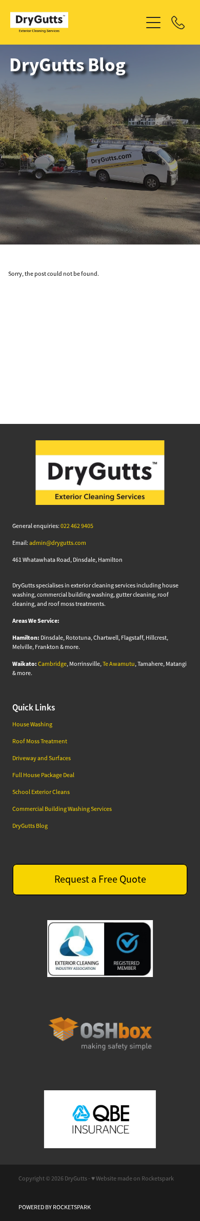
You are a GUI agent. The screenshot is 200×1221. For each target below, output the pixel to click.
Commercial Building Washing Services (62, 809)
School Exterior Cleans (41, 792)
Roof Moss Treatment (39, 741)
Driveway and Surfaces (41, 758)
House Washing (32, 724)
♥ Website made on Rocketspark (132, 1178)
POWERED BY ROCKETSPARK (54, 1207)
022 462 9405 (77, 526)
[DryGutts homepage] (75, 22)
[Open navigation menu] (153, 22)
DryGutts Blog (30, 826)
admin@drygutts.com (57, 543)
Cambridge (52, 664)
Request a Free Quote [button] (100, 879)
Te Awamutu (119, 664)
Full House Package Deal (43, 775)
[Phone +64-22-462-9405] (178, 22)
